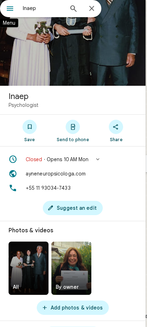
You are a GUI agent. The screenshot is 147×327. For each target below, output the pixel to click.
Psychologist (24, 105)
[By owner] (71, 268)
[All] (29, 268)
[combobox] (43, 8)
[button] (73, 159)
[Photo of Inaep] (73, 43)
